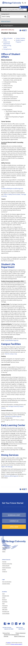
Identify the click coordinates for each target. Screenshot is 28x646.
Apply (3, 593)
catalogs (8, 642)
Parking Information (6, 567)
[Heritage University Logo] (14, 543)
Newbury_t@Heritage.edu (11, 476)
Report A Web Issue (19, 636)
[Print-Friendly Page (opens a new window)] (24, 30)
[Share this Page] (22, 30)
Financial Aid (5, 605)
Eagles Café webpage (6, 466)
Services (4, 569)
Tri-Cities (4, 549)
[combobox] (14, 9)
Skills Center (4, 609)
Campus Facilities (20, 38)
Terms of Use (6, 633)
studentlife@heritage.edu (11, 340)
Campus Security (5, 565)
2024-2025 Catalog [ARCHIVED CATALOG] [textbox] (12, 9)
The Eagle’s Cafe (5, 611)
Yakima (3, 551)
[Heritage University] (11, 3)
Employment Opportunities (11, 634)
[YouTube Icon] (9, 624)
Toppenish (4, 547)
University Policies (6, 583)
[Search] (25, 16)
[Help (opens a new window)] (26, 30)
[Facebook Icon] (5, 624)
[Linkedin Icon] (16, 624)
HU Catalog (4, 607)
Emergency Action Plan (7, 563)
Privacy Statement (20, 633)
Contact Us (4, 571)
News (3, 603)
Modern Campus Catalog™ (16, 644)
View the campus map (11, 354)
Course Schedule (5, 613)
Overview (4, 561)
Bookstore (4, 599)
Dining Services (7, 49)
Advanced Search (5, 21)
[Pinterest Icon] (23, 624)
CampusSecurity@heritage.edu (13, 416)
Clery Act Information (6, 581)
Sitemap (6, 636)
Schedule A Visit (5, 595)
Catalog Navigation (8, 25)
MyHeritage (4, 601)
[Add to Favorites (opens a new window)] (20, 30)
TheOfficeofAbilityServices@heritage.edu (12, 188)
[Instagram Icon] (12, 624)
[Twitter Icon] (20, 624)
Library (3, 597)
